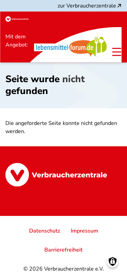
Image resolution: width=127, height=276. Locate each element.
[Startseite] (16, 19)
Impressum (84, 231)
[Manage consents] (113, 262)
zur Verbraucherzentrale (87, 6)
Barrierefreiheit (63, 250)
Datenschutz (44, 231)
